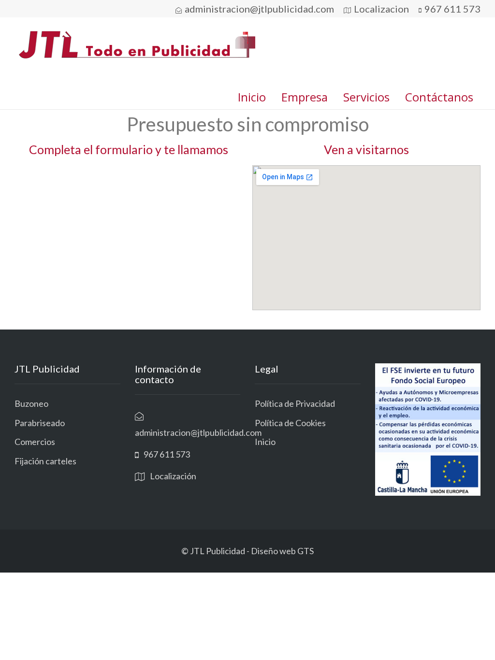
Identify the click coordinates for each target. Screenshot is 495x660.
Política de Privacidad (295, 403)
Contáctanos (439, 97)
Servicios (366, 97)
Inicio (252, 97)
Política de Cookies (290, 422)
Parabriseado (40, 422)
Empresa (304, 97)
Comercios (35, 441)
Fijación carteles (45, 461)
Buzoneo (31, 403)
